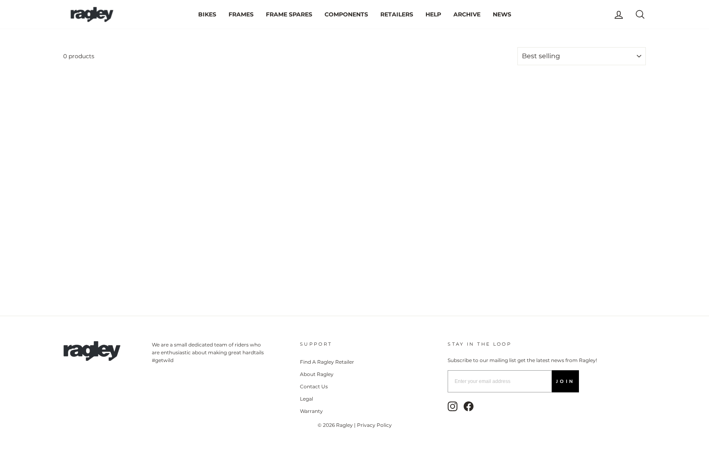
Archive (466, 14)
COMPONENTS (346, 14)
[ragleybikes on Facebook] (468, 406)
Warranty (311, 411)
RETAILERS (396, 14)
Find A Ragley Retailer (327, 362)
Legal (306, 399)
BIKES (207, 14)
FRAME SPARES (289, 14)
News (502, 14)
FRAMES (241, 14)
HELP (433, 14)
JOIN (565, 381)
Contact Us (314, 386)
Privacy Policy (374, 425)
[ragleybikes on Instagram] (452, 406)
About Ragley (317, 374)
